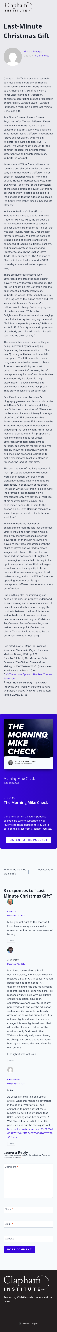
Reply (11, 941)
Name (9, 1209)
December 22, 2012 (16, 1084)
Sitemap (26, 1323)
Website (9, 1238)
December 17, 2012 (16, 915)
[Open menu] (50, 7)
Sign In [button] (35, 1323)
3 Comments (41, 55)
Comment (11, 1166)
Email (9, 1223)
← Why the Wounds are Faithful (15, 871)
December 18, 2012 (16, 964)
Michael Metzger (33, 51)
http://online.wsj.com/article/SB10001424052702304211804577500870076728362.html (30, 1133)
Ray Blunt (11, 911)
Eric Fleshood (13, 1079)
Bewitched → (45, 869)
